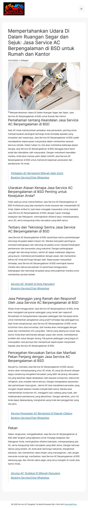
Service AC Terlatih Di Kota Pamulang (33, 283)
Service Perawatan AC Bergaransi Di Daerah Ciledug (41, 413)
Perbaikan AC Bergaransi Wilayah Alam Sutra (37, 173)
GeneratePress (71, 504)
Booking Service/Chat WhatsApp (30, 177)
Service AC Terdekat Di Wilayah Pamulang (35, 473)
